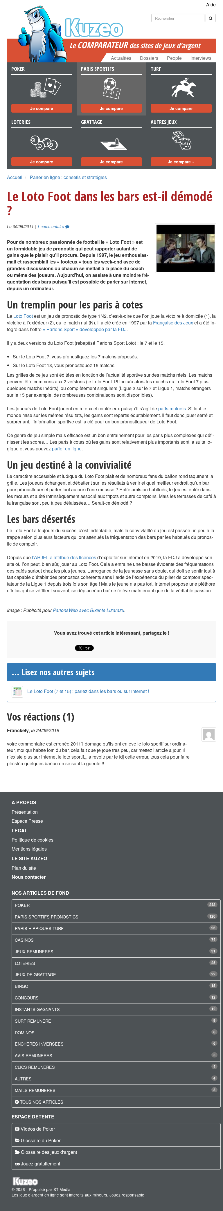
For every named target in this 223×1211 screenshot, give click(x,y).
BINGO (21, 986)
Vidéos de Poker (38, 1128)
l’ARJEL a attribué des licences (64, 557)
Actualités (121, 58)
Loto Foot (23, 316)
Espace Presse (27, 820)
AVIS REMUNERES (33, 1055)
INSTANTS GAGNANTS (37, 1009)
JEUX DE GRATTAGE (35, 974)
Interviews (200, 58)
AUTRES (23, 1078)
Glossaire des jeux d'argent (49, 1152)
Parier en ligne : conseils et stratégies (68, 177)
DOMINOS (25, 1032)
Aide (211, 4)
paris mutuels (172, 408)
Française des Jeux (173, 322)
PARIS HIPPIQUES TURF (39, 928)
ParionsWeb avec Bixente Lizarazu (88, 610)
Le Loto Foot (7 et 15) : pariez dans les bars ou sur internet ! (88, 691)
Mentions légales (29, 848)
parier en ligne (67, 448)
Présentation (25, 811)
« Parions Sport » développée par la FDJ (85, 329)
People (174, 58)
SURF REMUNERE (33, 1021)
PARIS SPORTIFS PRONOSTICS (46, 917)
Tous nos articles (41, 1102)
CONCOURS (27, 998)
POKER (22, 905)
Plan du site (24, 868)
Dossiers (149, 58)
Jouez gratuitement (40, 1163)
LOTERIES (25, 963)
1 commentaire (51, 226)
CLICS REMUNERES (35, 1067)
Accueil (14, 177)
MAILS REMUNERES (35, 1090)
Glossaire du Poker (40, 1140)
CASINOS (24, 940)
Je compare (41, 108)
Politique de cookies (32, 839)
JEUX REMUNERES (34, 951)
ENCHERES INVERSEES (39, 1044)
